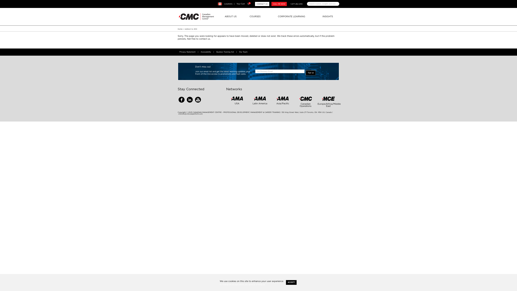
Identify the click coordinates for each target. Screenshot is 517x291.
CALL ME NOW (279, 4)
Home (180, 29)
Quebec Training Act (225, 52)
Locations (228, 4)
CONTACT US (262, 4)
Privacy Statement (187, 52)
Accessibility (206, 52)
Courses (255, 16)
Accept (291, 282)
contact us (204, 39)
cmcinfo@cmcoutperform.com (190, 114)
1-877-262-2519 (297, 4)
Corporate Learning (291, 16)
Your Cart (243, 4)
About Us (231, 16)
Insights (327, 16)
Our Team (243, 52)
